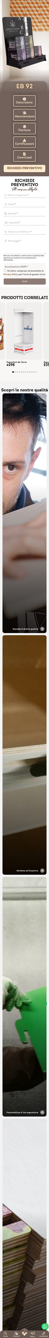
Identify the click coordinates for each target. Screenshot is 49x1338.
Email (12, 204)
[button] (24, 101)
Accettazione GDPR (16, 267)
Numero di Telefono (20, 232)
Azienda (13, 214)
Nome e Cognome (17, 195)
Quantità (14, 223)
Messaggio (14, 241)
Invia (24, 281)
